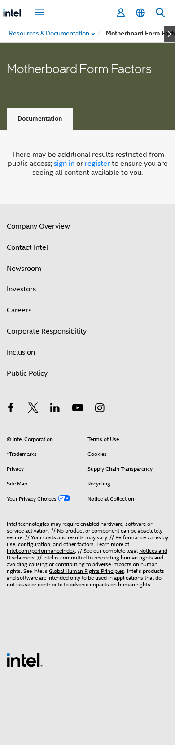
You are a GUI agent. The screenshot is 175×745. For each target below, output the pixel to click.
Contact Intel (27, 247)
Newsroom (24, 268)
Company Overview (38, 226)
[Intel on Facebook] (10, 409)
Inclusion (21, 352)
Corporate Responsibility (47, 331)
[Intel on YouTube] (77, 409)
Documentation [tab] (40, 118)
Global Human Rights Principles (86, 570)
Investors (21, 289)
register (97, 163)
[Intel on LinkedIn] (55, 409)
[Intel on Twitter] (33, 409)
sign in (64, 163)
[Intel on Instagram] (99, 409)
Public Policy (27, 373)
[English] (140, 12)
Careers (19, 310)
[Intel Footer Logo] (25, 659)
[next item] (169, 34)
